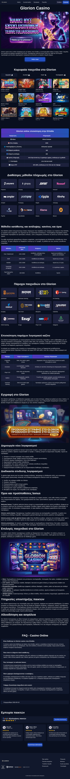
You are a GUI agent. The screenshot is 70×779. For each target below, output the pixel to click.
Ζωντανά (25, 74)
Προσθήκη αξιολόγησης (60, 719)
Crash (42, 74)
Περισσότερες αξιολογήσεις (35, 744)
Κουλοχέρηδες (60, 74)
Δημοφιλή (8, 74)
